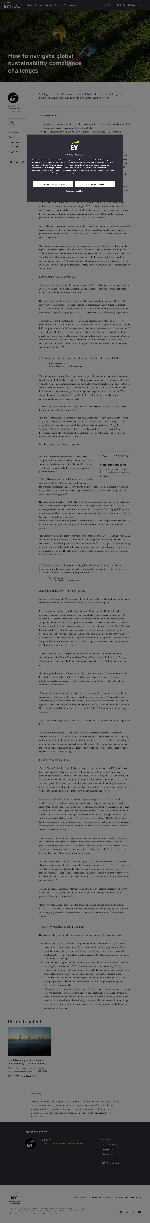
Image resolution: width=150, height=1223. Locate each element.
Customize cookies (74, 191)
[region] (75, 168)
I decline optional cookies (53, 184)
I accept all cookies (95, 184)
